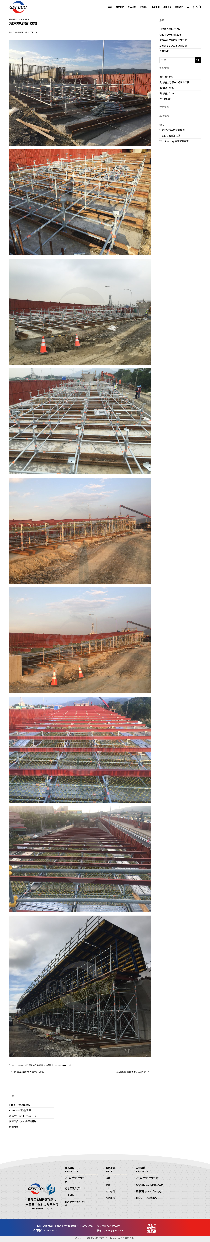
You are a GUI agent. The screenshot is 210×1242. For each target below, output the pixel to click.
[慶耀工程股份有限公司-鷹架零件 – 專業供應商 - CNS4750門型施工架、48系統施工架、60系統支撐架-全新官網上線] (22, 7)
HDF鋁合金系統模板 (169, 29)
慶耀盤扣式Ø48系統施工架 (173, 40)
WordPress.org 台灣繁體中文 (174, 141)
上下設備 (69, 1195)
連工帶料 (110, 1191)
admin (34, 32)
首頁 (110, 7)
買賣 (108, 1184)
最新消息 (167, 7)
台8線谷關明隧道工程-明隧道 (131, 1072)
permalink (67, 1065)
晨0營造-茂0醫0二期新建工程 (174, 82)
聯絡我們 (179, 7)
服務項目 (144, 7)
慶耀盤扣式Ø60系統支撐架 (19, 19)
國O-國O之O (166, 77)
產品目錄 (132, 7)
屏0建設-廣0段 (166, 88)
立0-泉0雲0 (165, 99)
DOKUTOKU (128, 1238)
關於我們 (120, 7)
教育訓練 (164, 51)
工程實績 (155, 7)
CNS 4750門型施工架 (170, 34)
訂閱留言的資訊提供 (169, 135)
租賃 (108, 1178)
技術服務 (110, 1198)
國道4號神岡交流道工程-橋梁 (29, 1072)
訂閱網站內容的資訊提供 (172, 130)
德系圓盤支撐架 (73, 1188)
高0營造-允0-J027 (168, 93)
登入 (161, 124)
